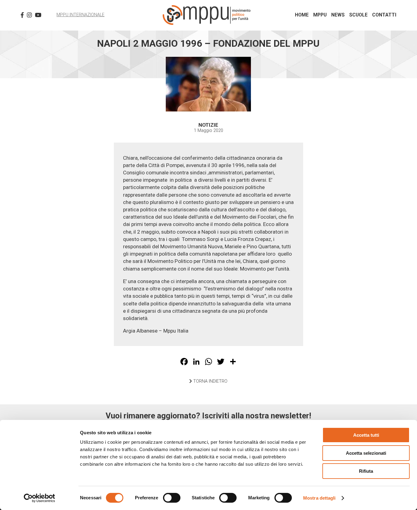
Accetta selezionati (366, 453)
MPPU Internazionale (80, 14)
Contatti (384, 15)
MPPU (320, 15)
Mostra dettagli (319, 498)
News (338, 15)
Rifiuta (366, 471)
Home (302, 15)
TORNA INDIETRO (209, 381)
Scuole (358, 15)
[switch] (171, 498)
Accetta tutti (366, 435)
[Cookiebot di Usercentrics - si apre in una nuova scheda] (39, 498)
